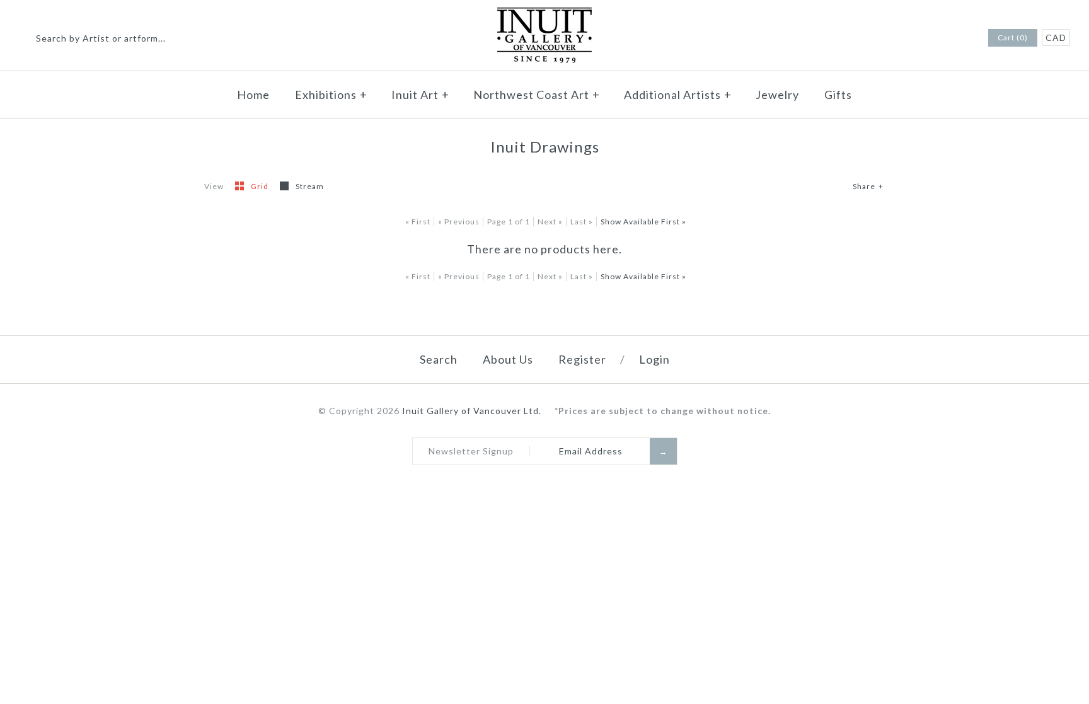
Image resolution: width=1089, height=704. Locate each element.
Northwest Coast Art (536, 94)
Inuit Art (420, 94)
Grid (260, 186)
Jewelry (777, 94)
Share (868, 186)
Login (654, 359)
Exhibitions (331, 94)
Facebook (943, 38)
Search (439, 359)
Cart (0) (1013, 37)
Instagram (960, 38)
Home (253, 94)
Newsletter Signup (471, 451)
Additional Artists (678, 94)
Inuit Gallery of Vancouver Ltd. (473, 410)
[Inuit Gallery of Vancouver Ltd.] (544, 15)
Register (582, 359)
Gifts (838, 94)
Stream (310, 186)
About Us (508, 359)
